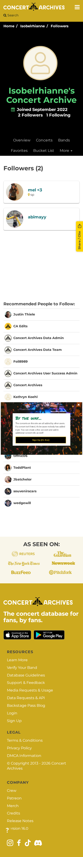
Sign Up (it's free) (40, 440)
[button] (39, 418)
